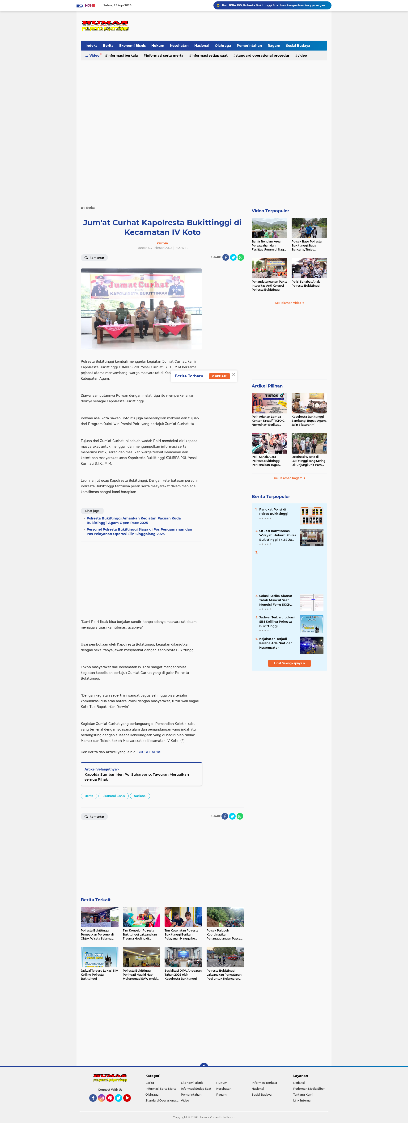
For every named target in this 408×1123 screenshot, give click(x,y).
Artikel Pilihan (267, 386)
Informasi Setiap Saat (209, 55)
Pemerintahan (249, 45)
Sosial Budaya (298, 45)
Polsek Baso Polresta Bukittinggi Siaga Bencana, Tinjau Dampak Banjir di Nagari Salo (309, 245)
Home (90, 5)
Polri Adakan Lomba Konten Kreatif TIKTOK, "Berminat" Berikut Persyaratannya (268, 421)
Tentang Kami (303, 1094)
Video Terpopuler (270, 210)
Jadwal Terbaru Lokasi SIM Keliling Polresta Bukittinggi (277, 621)
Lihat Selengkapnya (288, 663)
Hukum (157, 45)
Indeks (91, 45)
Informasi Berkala (122, 55)
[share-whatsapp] (241, 257)
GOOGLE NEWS (149, 752)
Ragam (274, 45)
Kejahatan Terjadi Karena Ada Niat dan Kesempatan (276, 643)
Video (94, 55)
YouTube (130, 1104)
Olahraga (223, 45)
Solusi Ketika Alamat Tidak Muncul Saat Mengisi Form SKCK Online (276, 600)
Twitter (121, 1104)
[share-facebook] (225, 257)
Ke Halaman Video (288, 303)
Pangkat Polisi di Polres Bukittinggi (273, 511)
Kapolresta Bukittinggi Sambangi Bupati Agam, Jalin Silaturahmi (309, 420)
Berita (108, 45)
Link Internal (302, 1100)
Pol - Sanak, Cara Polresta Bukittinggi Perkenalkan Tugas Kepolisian (266, 461)
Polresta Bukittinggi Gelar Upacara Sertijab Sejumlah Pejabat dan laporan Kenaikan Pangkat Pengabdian (274, 6)
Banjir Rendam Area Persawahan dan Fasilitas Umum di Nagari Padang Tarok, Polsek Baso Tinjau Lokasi (269, 245)
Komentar (96, 257)
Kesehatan (179, 45)
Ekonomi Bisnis (132, 45)
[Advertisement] (241, 25)
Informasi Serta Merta (164, 55)
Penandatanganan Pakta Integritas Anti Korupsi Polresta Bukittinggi (269, 285)
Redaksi (299, 1083)
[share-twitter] (233, 257)
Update (220, 376)
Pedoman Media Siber (309, 1088)
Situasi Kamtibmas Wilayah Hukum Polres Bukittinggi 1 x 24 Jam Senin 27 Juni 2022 (277, 535)
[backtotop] (204, 1067)
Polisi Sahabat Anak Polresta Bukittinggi (306, 283)
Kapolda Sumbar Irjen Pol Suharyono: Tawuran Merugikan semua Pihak (137, 777)
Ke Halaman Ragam (288, 478)
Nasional (201, 45)
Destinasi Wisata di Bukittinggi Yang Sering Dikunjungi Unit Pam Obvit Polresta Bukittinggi (308, 461)
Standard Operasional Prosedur (262, 55)
